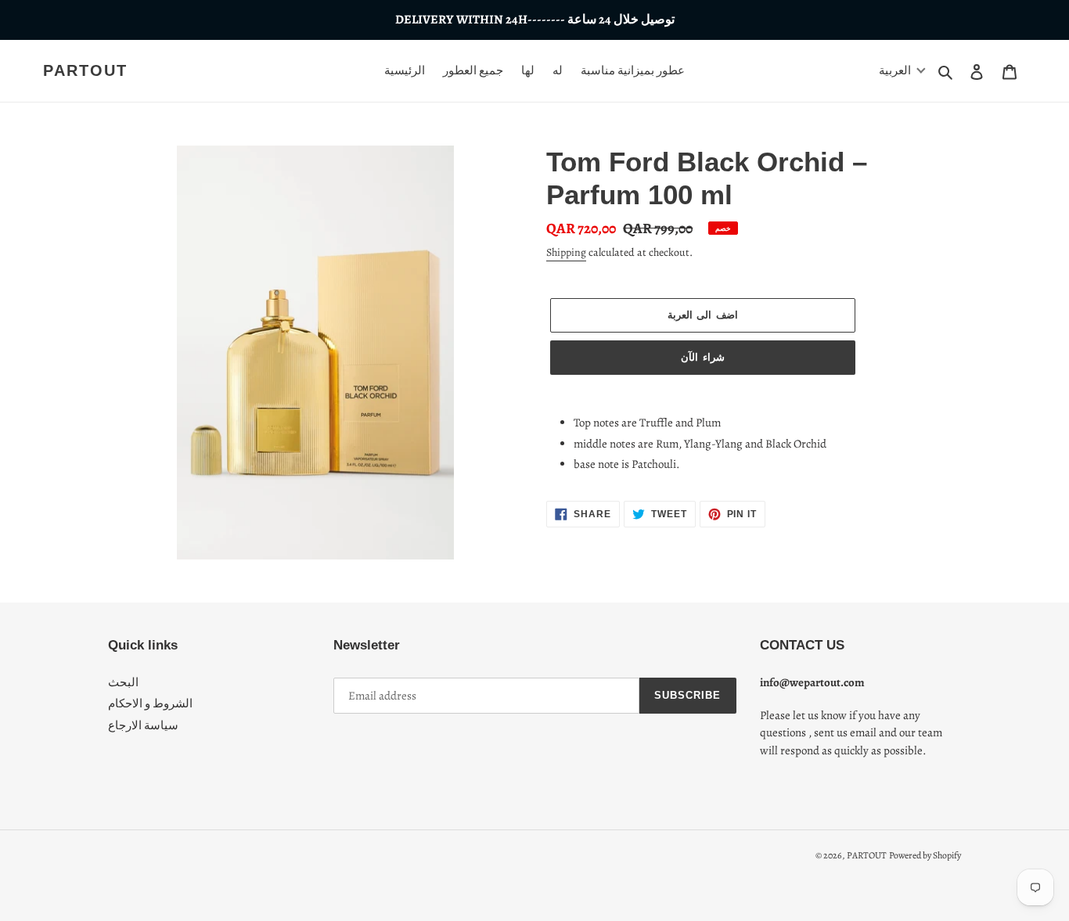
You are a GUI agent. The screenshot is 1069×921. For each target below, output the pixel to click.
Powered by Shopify (925, 855)
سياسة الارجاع (143, 725)
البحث (123, 682)
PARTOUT (85, 70)
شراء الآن (702, 357)
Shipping (566, 252)
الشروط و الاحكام (150, 703)
